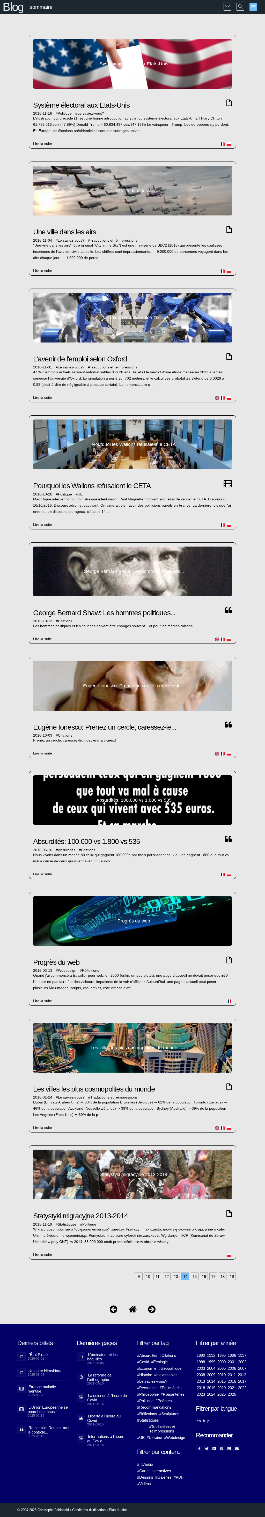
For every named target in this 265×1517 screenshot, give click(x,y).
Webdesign (67, 971)
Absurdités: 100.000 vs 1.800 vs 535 (86, 841)
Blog (13, 6)
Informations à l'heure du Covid (105, 1438)
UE (80, 494)
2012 (242, 1375)
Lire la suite (42, 144)
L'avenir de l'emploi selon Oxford (80, 359)
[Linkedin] (214, 1448)
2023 (201, 1394)
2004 (211, 1368)
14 (185, 1276)
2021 (232, 1388)
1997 (242, 1355)
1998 (201, 1362)
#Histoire (144, 1375)
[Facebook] (199, 1448)
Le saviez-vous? (90, 113)
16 (204, 1276)
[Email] (236, 1448)
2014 (211, 1381)
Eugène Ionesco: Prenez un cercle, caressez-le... (104, 727)
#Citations (167, 1355)
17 (213, 1276)
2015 (221, 1381)
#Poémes (164, 1401)
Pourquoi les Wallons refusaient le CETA (92, 486)
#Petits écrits (171, 1388)
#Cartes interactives (154, 1471)
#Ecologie (159, 1362)
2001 (232, 1362)
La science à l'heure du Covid (107, 1397)
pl (208, 1421)
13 (176, 1276)
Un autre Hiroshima (44, 1370)
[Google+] (221, 1448)
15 (195, 1276)
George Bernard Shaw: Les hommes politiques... (104, 613)
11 (157, 1276)
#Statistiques (148, 1420)
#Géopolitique (169, 1368)
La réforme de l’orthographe (99, 1377)
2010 (221, 1375)
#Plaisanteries (173, 1394)
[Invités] (152, 1310)
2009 (211, 1375)
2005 (221, 1368)
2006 (232, 1368)
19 (232, 1276)
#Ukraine (154, 1437)
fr (204, 1421)
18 (222, 1276)
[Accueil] (132, 1310)
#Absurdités (147, 1355)
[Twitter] (206, 1448)
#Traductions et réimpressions (162, 1428)
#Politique (145, 1401)
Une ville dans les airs (64, 232)
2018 (201, 1388)
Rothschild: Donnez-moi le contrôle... (48, 1429)
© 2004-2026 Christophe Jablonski (43, 1510)
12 (167, 1276)
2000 (221, 1362)
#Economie (146, 1368)
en (199, 1421)
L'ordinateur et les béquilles (102, 1356)
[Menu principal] (253, 7)
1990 (201, 1355)
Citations (65, 621)
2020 (221, 1388)
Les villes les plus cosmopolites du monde (94, 1089)
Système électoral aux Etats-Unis (81, 105)
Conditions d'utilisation (89, 1510)
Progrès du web (56, 962)
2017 (242, 1381)
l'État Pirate (38, 1354)
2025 (221, 1394)
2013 (201, 1381)
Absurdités (66, 850)
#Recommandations (154, 1407)
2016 (232, 1381)
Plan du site (118, 1510)
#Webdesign (174, 1437)
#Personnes (147, 1388)
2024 (211, 1394)
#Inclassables (166, 1375)
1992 (211, 1355)
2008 (201, 1375)
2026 (232, 1394)
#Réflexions (147, 1413)
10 (148, 1276)
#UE (141, 1437)
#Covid (143, 1362)
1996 (232, 1355)
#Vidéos (144, 1483)
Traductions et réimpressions (113, 240)
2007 (242, 1368)
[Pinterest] (229, 1448)
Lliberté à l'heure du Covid (104, 1418)
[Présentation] (113, 1310)
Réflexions (90, 971)
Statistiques (67, 1224)
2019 (211, 1388)
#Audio (147, 1464)
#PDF (178, 1477)
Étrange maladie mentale (42, 1389)
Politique (65, 113)
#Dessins (145, 1477)
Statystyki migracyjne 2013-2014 (80, 1216)
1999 (211, 1362)
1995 (221, 1355)
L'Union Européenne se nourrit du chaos (48, 1409)
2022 (242, 1388)
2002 (242, 1362)
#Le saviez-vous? (152, 1381)
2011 (232, 1375)
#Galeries (163, 1477)
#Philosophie (148, 1394)
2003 (201, 1368)
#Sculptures (169, 1413)
